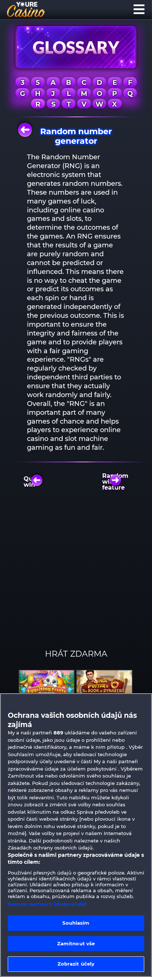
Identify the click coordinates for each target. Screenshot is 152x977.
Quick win (33, 481)
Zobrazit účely (76, 964)
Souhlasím (75, 923)
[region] (76, 835)
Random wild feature (117, 481)
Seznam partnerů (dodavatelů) (47, 904)
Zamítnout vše (76, 943)
